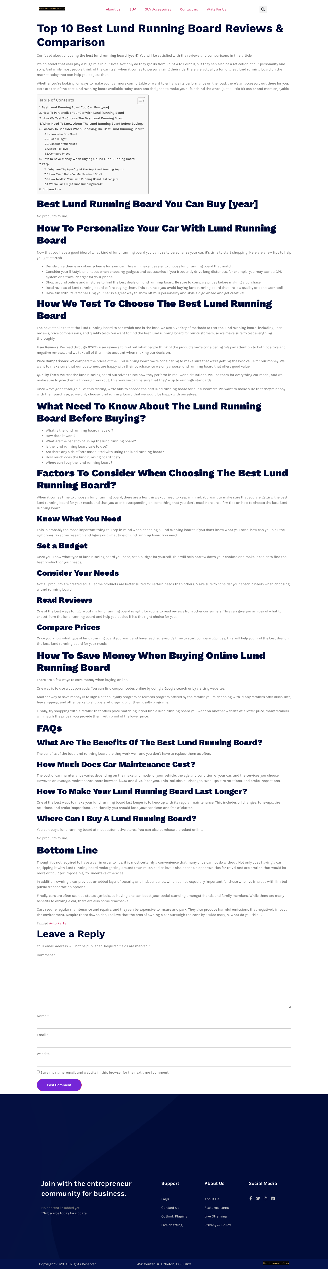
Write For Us (216, 9)
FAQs (46, 164)
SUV (132, 9)
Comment (46, 955)
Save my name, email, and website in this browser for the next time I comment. (105, 1072)
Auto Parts (57, 923)
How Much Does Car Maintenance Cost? (75, 174)
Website (43, 1054)
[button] (263, 9)
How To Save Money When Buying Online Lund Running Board (88, 159)
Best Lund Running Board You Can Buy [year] (75, 107)
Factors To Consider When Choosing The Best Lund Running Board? (93, 129)
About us (113, 9)
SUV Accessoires (158, 9)
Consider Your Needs (63, 143)
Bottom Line (52, 189)
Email (43, 1035)
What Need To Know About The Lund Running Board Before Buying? (92, 124)
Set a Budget (58, 139)
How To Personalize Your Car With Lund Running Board (83, 113)
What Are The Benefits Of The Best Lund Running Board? (86, 169)
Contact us (189, 9)
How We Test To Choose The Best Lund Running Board (83, 118)
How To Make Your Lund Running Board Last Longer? (83, 179)
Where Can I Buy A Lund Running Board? (76, 184)
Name (43, 1016)
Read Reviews (58, 148)
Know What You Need (63, 134)
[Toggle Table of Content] (139, 101)
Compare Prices (59, 153)
